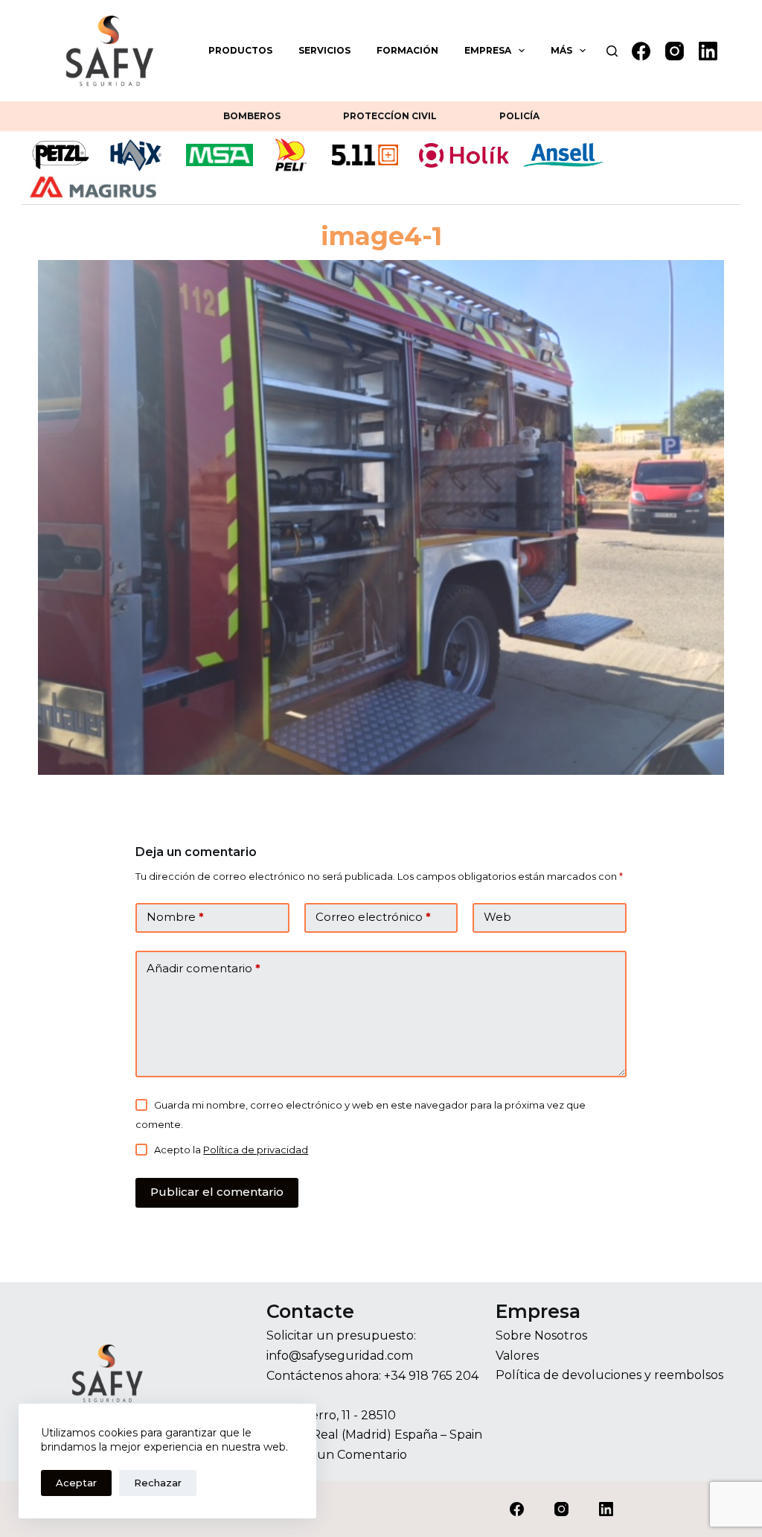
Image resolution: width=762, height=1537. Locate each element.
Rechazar (158, 1483)
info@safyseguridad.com (339, 1356)
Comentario (372, 1455)
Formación (407, 50)
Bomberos (252, 115)
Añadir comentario (203, 968)
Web (497, 917)
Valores (517, 1356)
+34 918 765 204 (431, 1376)
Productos (240, 50)
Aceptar (76, 1483)
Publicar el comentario (217, 1192)
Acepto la (231, 1150)
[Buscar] (612, 51)
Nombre (175, 917)
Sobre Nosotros (541, 1335)
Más (561, 50)
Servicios (324, 50)
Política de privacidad (255, 1150)
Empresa (487, 50)
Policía (519, 115)
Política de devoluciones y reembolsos (609, 1375)
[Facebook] (641, 51)
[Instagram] (674, 51)
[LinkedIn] (708, 51)
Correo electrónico (373, 917)
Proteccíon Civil (390, 115)
